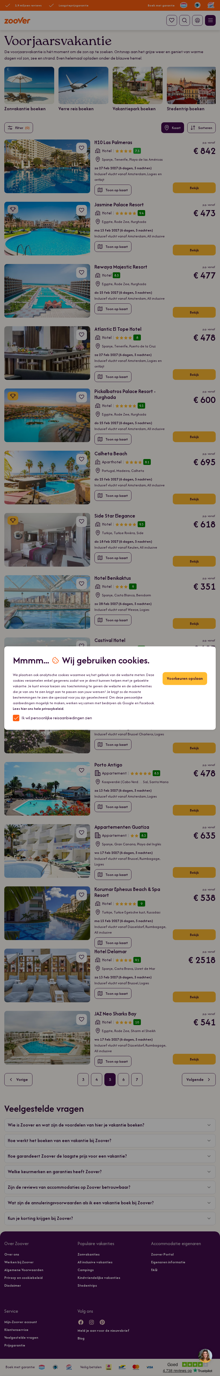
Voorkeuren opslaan (185, 678)
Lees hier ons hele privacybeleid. (38, 708)
